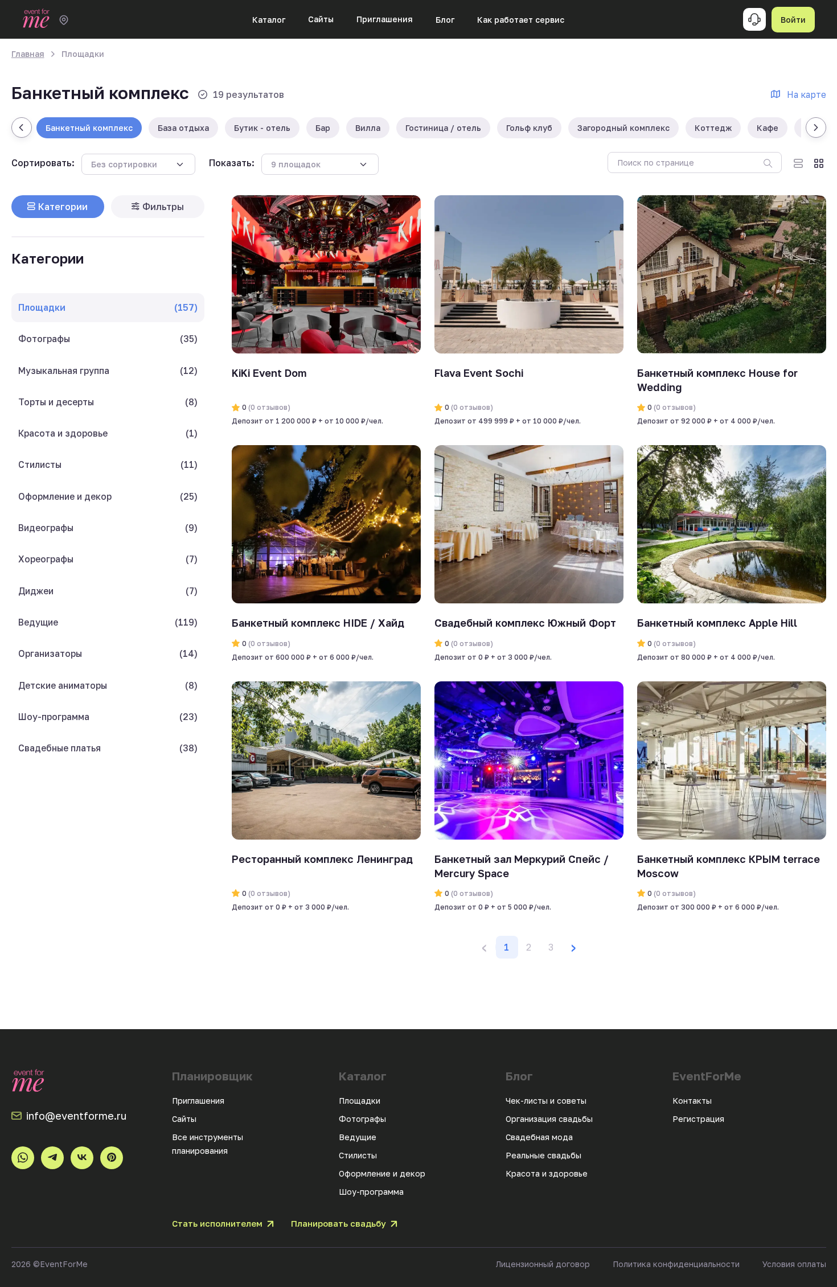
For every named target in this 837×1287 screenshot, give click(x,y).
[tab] (58, 206)
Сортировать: (43, 162)
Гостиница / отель (443, 128)
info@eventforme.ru (76, 1115)
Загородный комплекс (623, 128)
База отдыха (183, 128)
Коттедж (713, 128)
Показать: (232, 162)
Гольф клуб (529, 128)
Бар (322, 128)
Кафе (767, 128)
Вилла (367, 128)
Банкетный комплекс (89, 128)
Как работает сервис (520, 19)
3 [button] (550, 947)
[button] (573, 947)
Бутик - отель (262, 128)
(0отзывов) (268, 407)
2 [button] (528, 947)
